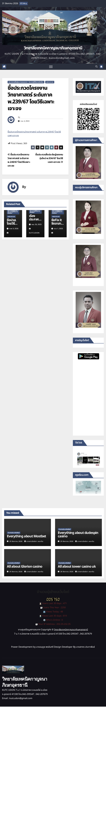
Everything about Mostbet (26, 536)
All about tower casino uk (77, 566)
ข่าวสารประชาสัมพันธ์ (14, 533)
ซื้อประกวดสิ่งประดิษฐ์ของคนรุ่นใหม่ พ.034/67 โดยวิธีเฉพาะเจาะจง (49, 158)
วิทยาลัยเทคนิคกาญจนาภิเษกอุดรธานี (53, 48)
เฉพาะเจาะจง (49, 82)
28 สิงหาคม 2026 (67, 571)
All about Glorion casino (24, 566)
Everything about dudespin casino (78, 534)
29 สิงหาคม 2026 (16, 541)
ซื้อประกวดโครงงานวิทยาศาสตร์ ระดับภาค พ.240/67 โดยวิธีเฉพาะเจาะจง (19, 160)
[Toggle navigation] (50, 67)
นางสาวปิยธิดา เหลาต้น (34, 541)
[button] (96, 66)
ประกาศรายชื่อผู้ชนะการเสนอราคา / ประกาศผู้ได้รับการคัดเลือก (25, 82)
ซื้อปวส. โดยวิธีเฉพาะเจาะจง (11, 225)
